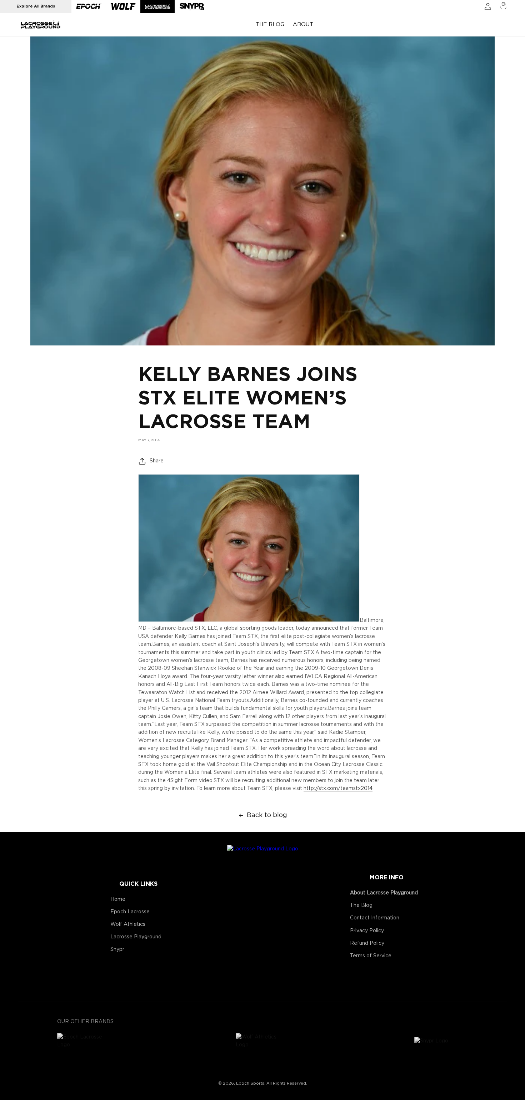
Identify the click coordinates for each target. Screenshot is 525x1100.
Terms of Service (370, 955)
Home (117, 899)
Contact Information (374, 917)
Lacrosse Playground (135, 936)
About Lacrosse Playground (384, 892)
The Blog (361, 905)
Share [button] (157, 460)
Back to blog (267, 815)
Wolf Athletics (127, 924)
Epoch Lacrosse (130, 911)
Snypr (117, 949)
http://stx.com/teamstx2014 (338, 788)
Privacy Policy (367, 930)
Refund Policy (367, 943)
